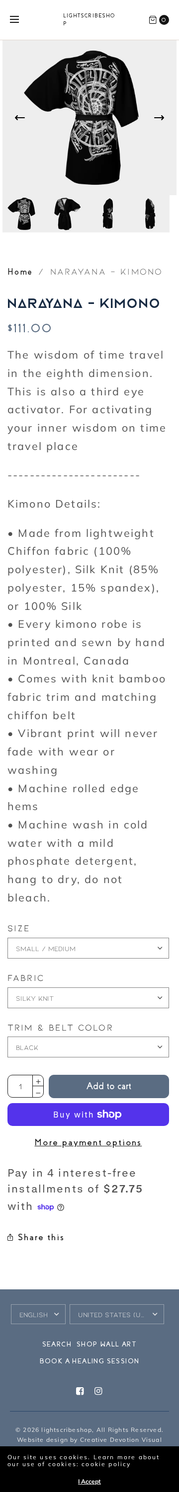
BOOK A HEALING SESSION (90, 1361)
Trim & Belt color (60, 1027)
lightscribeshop (89, 20)
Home (20, 272)
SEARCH (57, 1344)
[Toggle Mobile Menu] (21, 20)
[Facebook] (80, 1391)
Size (19, 928)
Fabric (25, 977)
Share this (41, 1237)
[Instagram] (98, 1391)
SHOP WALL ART (107, 1344)
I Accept (89, 1482)
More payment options (88, 1142)
